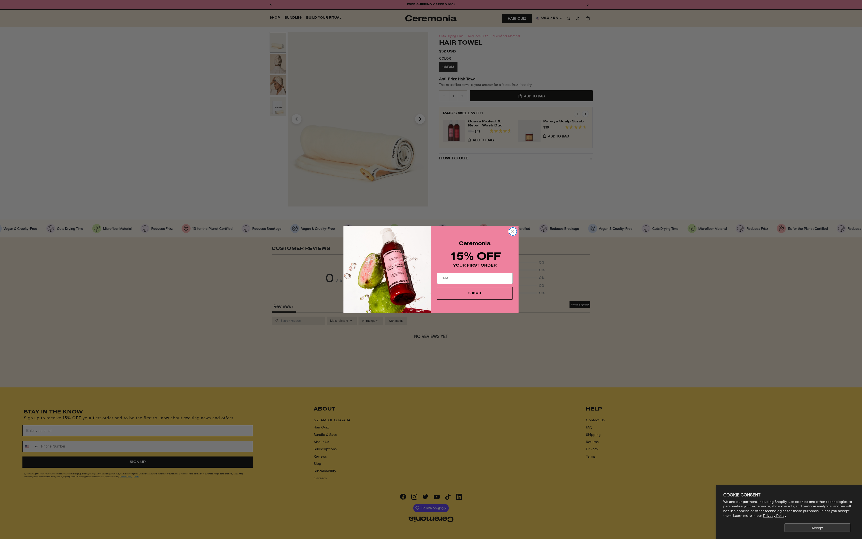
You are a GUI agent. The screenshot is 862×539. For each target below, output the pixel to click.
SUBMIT (475, 293)
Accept (817, 528)
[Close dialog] (513, 231)
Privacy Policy (774, 515)
